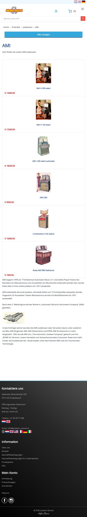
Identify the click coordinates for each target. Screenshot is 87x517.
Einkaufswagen (8, 482)
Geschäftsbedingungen (12, 454)
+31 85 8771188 (16, 418)
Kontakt (5, 451)
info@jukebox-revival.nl (18, 428)
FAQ (3, 465)
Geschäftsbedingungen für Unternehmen (20, 458)
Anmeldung (7, 478)
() (74, 11)
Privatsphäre (7, 462)
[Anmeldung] (56, 11)
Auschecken (7, 486)
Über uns (6, 447)
